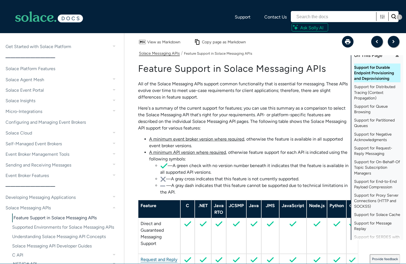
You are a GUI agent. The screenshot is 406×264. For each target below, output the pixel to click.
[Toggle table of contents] (397, 55)
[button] (382, 16)
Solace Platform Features (30, 68)
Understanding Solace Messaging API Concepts (59, 236)
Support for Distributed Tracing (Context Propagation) (374, 92)
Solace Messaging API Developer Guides (52, 246)
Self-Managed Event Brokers (34, 143)
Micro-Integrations (24, 111)
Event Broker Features (27, 175)
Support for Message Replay (373, 226)
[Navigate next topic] (393, 41)
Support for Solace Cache (377, 214)
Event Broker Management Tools (37, 154)
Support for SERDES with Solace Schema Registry (377, 240)
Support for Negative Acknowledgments (373, 137)
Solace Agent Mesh (25, 79)
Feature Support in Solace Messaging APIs (55, 217)
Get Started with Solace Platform (38, 46)
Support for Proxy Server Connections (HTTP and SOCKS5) (376, 200)
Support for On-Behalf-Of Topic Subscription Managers (377, 167)
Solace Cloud (19, 133)
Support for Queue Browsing (371, 109)
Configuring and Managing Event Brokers (46, 122)
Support (243, 17)
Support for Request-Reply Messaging (373, 151)
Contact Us (275, 17)
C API (17, 255)
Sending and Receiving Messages (38, 165)
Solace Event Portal (25, 90)
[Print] (348, 41)
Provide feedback (385, 259)
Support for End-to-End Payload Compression (375, 184)
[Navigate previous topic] (377, 41)
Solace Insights (20, 100)
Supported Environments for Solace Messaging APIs (63, 227)
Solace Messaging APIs (28, 207)
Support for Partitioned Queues (374, 123)
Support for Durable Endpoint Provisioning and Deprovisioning (374, 73)
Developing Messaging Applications (41, 197)
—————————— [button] (30, 57)
